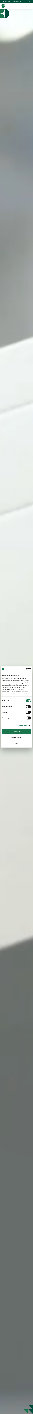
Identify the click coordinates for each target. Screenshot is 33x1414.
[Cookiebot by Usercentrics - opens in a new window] (23, 669)
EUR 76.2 (10, 1)
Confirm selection (16, 737)
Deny (16, 743)
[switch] (28, 706)
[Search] (27, 1)
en (29, 1)
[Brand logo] (3, 6)
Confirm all (16, 731)
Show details (23, 725)
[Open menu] (29, 6)
